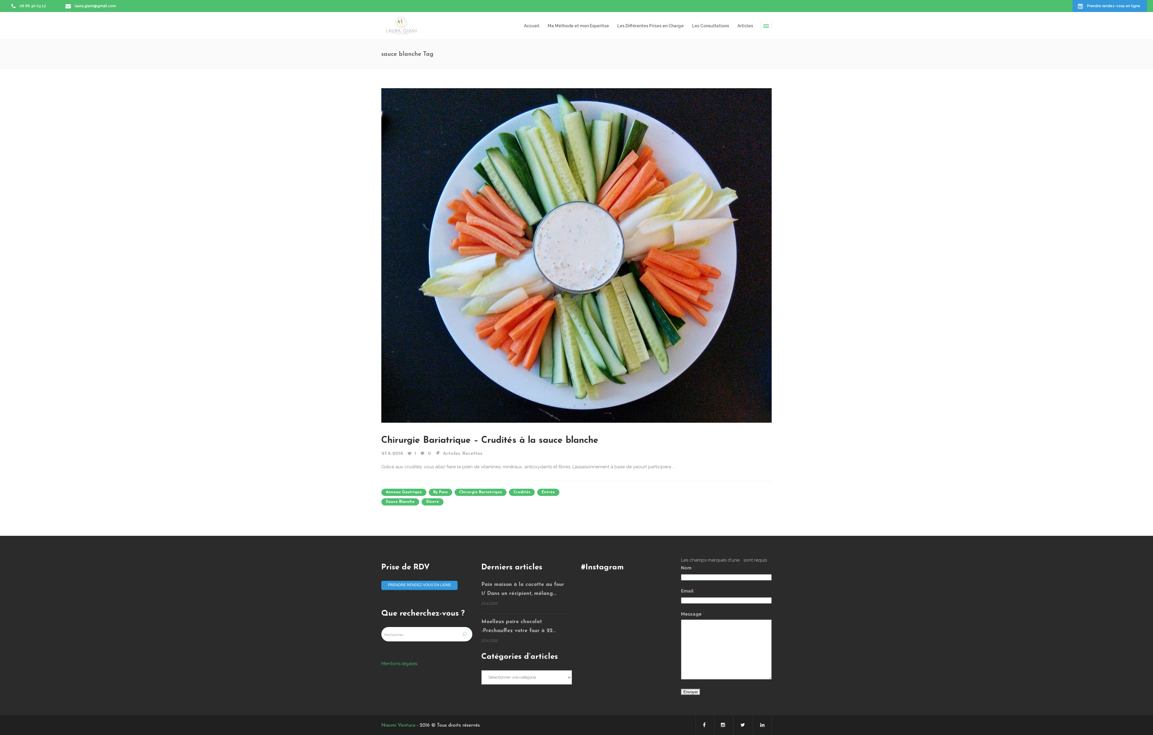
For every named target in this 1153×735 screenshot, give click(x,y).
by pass (440, 492)
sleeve (432, 502)
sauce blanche (400, 502)
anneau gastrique (404, 492)
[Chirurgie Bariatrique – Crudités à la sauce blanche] (576, 255)
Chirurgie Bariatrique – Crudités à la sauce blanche (489, 440)
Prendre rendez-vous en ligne (419, 585)
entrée (548, 492)
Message (692, 614)
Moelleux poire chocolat (511, 621)
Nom (687, 568)
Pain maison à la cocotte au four (522, 584)
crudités (521, 492)
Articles (451, 453)
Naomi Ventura (398, 725)
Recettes (472, 453)
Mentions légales (399, 663)
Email (688, 591)
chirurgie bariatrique (480, 492)
